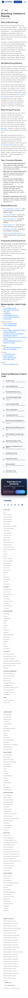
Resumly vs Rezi (7, 678)
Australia (5, 620)
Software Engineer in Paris (9, 978)
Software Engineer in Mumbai (10, 963)
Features (5, 554)
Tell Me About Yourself (8, 654)
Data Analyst (6, 737)
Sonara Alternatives (8, 685)
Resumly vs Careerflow (10, 349)
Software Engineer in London (10, 930)
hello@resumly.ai (11, 985)
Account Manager (7, 795)
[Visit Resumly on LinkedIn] (18, 505)
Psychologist (6, 730)
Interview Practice (7, 594)
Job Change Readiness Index (10, 842)
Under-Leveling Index (8, 847)
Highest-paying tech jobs (10, 315)
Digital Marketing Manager (9, 892)
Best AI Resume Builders (9, 676)
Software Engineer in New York (10, 956)
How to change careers (10, 323)
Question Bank (6, 563)
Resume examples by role (10, 364)
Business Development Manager (11, 882)
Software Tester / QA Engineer (10, 744)
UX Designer (6, 721)
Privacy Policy (6, 702)
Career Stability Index (8, 837)
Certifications (6, 530)
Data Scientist (6, 757)
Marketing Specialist (8, 802)
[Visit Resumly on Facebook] (4, 505)
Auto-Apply (6, 596)
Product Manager (7, 714)
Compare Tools (7, 570)
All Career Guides (7, 749)
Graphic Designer (7, 723)
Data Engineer (6, 899)
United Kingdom (7, 618)
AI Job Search (6, 598)
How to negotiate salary (10, 325)
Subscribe (20, 491)
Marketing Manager (8, 747)
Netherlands (6, 630)
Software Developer (8, 804)
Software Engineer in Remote (10, 937)
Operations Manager (8, 903)
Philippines (5, 641)
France (5, 627)
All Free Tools (6, 870)
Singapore (5, 632)
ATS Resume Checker (8, 863)
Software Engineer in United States (11, 935)
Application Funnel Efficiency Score (11, 854)
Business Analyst (7, 719)
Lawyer (5, 733)
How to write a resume (9, 308)
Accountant (6, 780)
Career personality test (9, 357)
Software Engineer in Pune (9, 949)
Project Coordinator (8, 816)
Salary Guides (6, 540)
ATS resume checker (7, 145)
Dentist (5, 771)
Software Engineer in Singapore (10, 966)
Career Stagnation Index (9, 844)
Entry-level (6, 311)
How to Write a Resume (8, 549)
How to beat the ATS (9, 219)
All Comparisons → (7, 694)
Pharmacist (6, 773)
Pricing (5, 551)
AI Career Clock (7, 835)
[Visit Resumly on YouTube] (22, 505)
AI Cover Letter (6, 592)
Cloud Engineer (7, 764)
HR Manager (6, 742)
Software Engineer (7, 755)
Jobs (4, 512)
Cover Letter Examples (8, 528)
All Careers (6, 830)
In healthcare (7, 313)
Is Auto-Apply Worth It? (8, 690)
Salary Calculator (7, 544)
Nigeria (5, 646)
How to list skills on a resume (11, 208)
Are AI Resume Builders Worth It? (11, 687)
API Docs (5, 581)
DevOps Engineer (7, 766)
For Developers (6, 579)
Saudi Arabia (6, 637)
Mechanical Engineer (8, 820)
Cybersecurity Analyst (8, 759)
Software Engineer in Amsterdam (11, 973)
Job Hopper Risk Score (8, 849)
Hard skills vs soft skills (9, 229)
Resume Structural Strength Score (11, 851)
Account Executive (7, 885)
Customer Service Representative (11, 818)
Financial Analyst (7, 782)
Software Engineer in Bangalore (10, 940)
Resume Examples (7, 519)
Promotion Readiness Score (9, 840)
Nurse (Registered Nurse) (9, 728)
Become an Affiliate (8, 560)
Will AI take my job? (9, 359)
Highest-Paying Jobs (8, 542)
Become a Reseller (7, 558)
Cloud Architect (7, 901)
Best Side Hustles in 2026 (9, 665)
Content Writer (6, 827)
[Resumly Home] (8, 500)
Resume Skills (6, 523)
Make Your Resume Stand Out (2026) (12, 663)
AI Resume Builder (7, 589)
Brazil (4, 643)
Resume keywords (8, 225)
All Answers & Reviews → (9, 692)
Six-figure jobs (7, 319)
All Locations (6, 648)
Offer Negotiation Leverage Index (11, 856)
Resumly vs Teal (7, 680)
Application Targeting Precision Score (12, 861)
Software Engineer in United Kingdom (12, 928)
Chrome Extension (7, 605)
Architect (5, 735)
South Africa (6, 639)
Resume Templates (7, 517)
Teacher (5, 726)
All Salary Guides (7, 789)
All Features (6, 608)
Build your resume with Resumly (12, 233)
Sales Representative (8, 799)
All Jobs (5, 980)
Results (5, 556)
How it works (6, 567)
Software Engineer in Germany (10, 923)
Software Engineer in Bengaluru (10, 959)
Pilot (4, 785)
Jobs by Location (7, 514)
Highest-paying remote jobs (11, 310)
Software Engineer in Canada (10, 942)
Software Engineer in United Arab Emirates (13, 951)
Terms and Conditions (8, 700)
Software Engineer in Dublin (9, 975)
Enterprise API (6, 584)
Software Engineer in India (9, 921)
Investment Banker (7, 775)
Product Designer (7, 825)
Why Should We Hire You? (9, 656)
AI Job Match (6, 603)
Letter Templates (7, 533)
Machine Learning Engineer (9, 761)
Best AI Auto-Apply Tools (9, 673)
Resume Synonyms (7, 521)
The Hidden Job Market (8, 658)
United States (6, 613)
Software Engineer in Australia (10, 954)
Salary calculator (8, 356)
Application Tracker (8, 601)
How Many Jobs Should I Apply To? (11, 661)
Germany (5, 625)
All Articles (5, 668)
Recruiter (5, 887)
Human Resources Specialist (10, 813)
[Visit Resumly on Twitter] (15, 505)
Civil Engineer (6, 787)
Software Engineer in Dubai (9, 932)
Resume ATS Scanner (8, 865)
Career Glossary (7, 565)
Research (5, 572)
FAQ (4, 574)
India (4, 623)
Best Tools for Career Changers (12, 347)
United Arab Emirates (8, 634)
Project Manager (7, 716)
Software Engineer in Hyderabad (11, 944)
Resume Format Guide (8, 547)
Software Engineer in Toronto (10, 925)
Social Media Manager (8, 740)
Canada (5, 616)
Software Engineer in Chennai (10, 961)
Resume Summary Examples (10, 526)
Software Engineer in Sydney (10, 971)
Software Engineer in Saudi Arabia (11, 947)
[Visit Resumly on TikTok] (11, 505)
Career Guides (6, 537)
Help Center (6, 577)
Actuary (5, 778)
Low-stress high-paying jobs (11, 317)
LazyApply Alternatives (8, 683)
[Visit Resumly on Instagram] (8, 505)
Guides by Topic (7, 535)
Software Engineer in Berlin (9, 968)
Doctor (5, 768)
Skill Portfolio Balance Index (9, 858)
